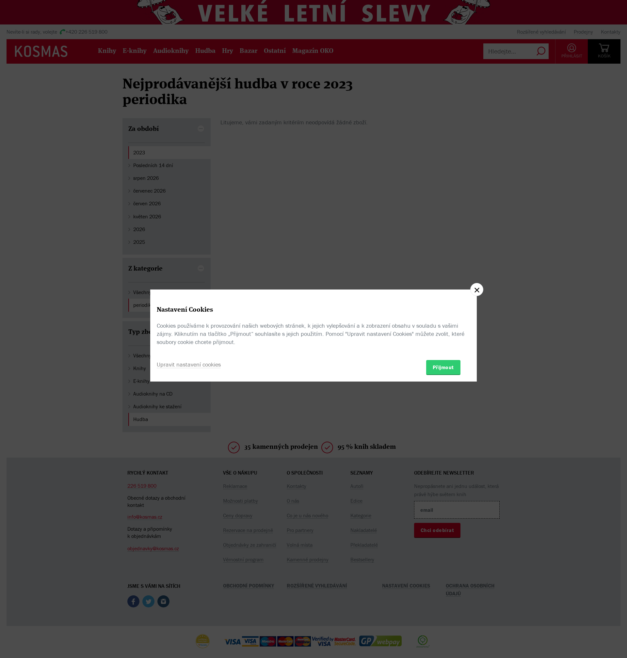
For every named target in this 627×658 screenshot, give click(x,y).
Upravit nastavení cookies (189, 364)
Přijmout (443, 367)
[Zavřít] (476, 289)
